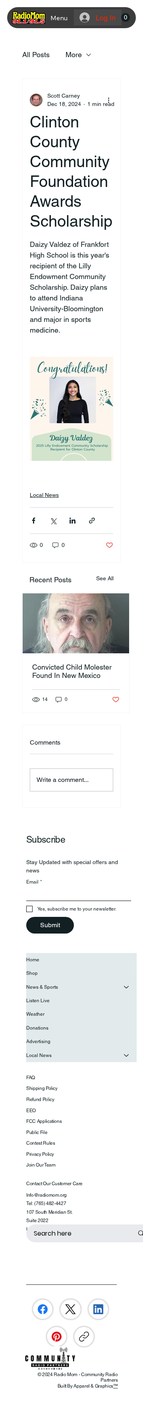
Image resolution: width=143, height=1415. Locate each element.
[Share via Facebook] (33, 520)
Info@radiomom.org (46, 1195)
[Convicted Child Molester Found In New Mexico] (76, 623)
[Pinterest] (56, 1336)
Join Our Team (40, 1165)
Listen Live (38, 1000)
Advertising (38, 1041)
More (74, 54)
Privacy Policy (40, 1154)
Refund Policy (40, 1099)
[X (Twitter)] (70, 1309)
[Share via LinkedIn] (72, 520)
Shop (32, 973)
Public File (36, 1132)
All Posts (36, 54)
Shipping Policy (42, 1088)
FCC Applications (44, 1121)
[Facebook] (42, 1309)
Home (32, 960)
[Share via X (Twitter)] (53, 520)
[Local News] (127, 1055)
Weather (35, 1014)
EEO (31, 1110)
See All (105, 578)
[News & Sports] (127, 987)
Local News (44, 495)
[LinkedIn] (98, 1309)
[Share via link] (92, 520)
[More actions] (108, 100)
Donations (37, 1028)
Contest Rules (40, 1143)
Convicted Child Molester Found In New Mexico (72, 671)
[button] (125, 17)
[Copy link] (84, 1336)
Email (34, 882)
